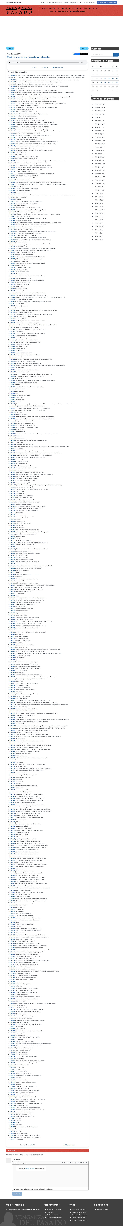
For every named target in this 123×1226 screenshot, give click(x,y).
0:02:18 (12, 131)
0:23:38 (12, 1069)
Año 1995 (99, 206)
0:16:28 (12, 736)
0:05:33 (12, 244)
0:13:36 (12, 600)
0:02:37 (12, 144)
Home (43, 2)
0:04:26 (12, 208)
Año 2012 (99, 150)
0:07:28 (12, 316)
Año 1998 (99, 197)
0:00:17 (12, 80)
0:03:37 (12, 180)
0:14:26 (12, 638)
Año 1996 (99, 203)
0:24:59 (12, 1127)
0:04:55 (12, 222)
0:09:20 (12, 410)
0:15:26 (12, 692)
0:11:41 (12, 510)
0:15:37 (12, 702)
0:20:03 (12, 894)
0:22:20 (12, 1007)
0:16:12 (12, 728)
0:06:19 (12, 276)
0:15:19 (12, 681)
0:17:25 (12, 777)
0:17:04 (12, 760)
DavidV (33, 1145)
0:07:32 (12, 321)
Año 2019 (99, 127)
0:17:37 (12, 790)
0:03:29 (12, 173)
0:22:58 (12, 1035)
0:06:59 (12, 303)
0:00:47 (12, 90)
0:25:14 (12, 1135)
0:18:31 (12, 826)
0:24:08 (12, 1095)
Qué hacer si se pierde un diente (28, 57)
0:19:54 (12, 888)
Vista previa (23, 1163)
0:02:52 (12, 152)
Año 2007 (100, 167)
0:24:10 (12, 1097)
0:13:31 (12, 596)
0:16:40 (12, 745)
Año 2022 (99, 117)
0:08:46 (12, 378)
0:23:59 (12, 1090)
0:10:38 (12, 457)
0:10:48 (12, 468)
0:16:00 (12, 719)
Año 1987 (99, 233)
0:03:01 (12, 161)
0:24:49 (12, 1118)
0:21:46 (12, 973)
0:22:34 (12, 1018)
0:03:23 (12, 169)
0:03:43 (12, 184)
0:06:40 (12, 293)
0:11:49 (12, 517)
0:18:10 (12, 811)
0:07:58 (12, 342)
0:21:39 (12, 969)
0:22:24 (12, 1012)
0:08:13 (12, 357)
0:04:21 (12, 203)
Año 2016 (100, 137)
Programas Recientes (54, 2)
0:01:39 (12, 112)
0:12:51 (12, 568)
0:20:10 (12, 901)
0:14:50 (12, 655)
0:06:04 (12, 263)
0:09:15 (12, 406)
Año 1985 (99, 240)
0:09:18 (12, 408)
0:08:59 (12, 391)
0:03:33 (12, 176)
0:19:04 (12, 852)
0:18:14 (12, 813)
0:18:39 (12, 832)
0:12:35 (12, 557)
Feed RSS (50, 1212)
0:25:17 (12, 1137)
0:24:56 (12, 1122)
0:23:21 (12, 1054)
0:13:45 (12, 604)
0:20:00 (12, 892)
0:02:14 (12, 129)
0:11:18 (12, 489)
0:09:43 (12, 423)
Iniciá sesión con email (87, 2)
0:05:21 (12, 235)
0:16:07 (12, 724)
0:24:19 (12, 1101)
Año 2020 (99, 124)
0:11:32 (12, 502)
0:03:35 (12, 178)
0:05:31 (12, 242)
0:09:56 (12, 432)
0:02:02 (12, 122)
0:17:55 (12, 800)
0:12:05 (12, 534)
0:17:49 (12, 796)
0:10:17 (12, 451)
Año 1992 (99, 216)
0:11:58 (12, 530)
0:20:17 (12, 907)
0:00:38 (12, 88)
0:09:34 (12, 417)
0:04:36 (12, 214)
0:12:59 (12, 574)
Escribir (16, 1163)
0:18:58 (12, 847)
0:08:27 (12, 365)
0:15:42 (12, 704)
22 (117, 82)
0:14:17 (12, 630)
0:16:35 (12, 741)
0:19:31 (12, 871)
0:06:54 (12, 301)
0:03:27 (12, 171)
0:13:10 (12, 583)
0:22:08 (12, 994)
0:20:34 (12, 924)
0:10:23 (12, 453)
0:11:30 (12, 500)
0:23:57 (12, 1086)
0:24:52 (12, 1120)
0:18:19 (12, 815)
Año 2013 (99, 147)
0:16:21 (12, 732)
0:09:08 (12, 404)
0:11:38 (12, 508)
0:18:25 (12, 820)
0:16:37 (12, 743)
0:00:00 (12, 75)
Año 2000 (99, 190)
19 (105, 82)
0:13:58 (12, 621)
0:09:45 (12, 425)
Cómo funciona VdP (78, 1217)
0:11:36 (12, 506)
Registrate (74, 2)
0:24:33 (12, 1107)
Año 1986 (99, 236)
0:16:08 (12, 726)
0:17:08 (12, 764)
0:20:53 (12, 937)
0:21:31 (12, 962)
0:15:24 (12, 689)
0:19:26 (12, 867)
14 (113, 78)
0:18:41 (12, 834)
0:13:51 (12, 613)
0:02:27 (12, 137)
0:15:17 (12, 679)
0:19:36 (12, 875)
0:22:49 (12, 1026)
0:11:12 (12, 485)
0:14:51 (12, 657)
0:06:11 (12, 267)
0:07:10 (12, 312)
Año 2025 (100, 107)
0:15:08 (12, 675)
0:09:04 (12, 397)
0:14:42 (12, 651)
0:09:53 (12, 429)
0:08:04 (12, 350)
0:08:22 (12, 363)
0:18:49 (12, 841)
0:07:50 (12, 335)
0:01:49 (12, 116)
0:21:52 (12, 980)
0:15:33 (12, 700)
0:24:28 (12, 1105)
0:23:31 (12, 1063)
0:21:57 (12, 984)
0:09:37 (12, 419)
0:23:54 (12, 1082)
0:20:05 (12, 896)
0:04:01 (12, 190)
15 (117, 78)
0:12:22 (12, 547)
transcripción (59, 68)
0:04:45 (12, 216)
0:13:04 (12, 579)
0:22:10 (12, 997)
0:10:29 (12, 455)
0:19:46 (12, 881)
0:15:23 (12, 687)
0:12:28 (12, 551)
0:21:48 (12, 975)
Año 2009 (100, 160)
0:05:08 (12, 231)
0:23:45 (12, 1073)
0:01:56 (12, 120)
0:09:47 (12, 427)
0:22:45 (12, 1024)
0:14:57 (12, 664)
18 (101, 82)
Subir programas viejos (54, 1215)
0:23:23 (12, 1056)
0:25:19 (12, 1139)
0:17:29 (12, 781)
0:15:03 (12, 668)
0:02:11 (12, 127)
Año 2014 (100, 144)
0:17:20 (12, 773)
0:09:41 (12, 421)
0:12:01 (12, 532)
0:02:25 (12, 135)
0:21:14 (12, 952)
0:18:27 (12, 822)
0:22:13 (12, 999)
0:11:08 (12, 481)
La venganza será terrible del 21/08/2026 (22, 1209)
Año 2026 (99, 104)
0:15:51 (12, 709)
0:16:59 (12, 756)
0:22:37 (12, 1020)
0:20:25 (12, 916)
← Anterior (10, 48)
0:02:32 (12, 141)
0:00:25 (12, 82)
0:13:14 (12, 585)
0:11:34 (12, 504)
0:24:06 (12, 1093)
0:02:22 (12, 133)
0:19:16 (12, 860)
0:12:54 (12, 570)
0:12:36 (12, 559)
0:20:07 (12, 899)
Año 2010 (99, 157)
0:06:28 (12, 282)
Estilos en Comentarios (79, 1220)
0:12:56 (12, 572)
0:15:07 (12, 672)
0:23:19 (12, 1052)
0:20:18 (12, 909)
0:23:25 (12, 1058)
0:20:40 (12, 928)
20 (109, 82)
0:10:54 (12, 472)
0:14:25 (12, 636)
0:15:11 (12, 677)
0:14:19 (12, 632)
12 (105, 78)
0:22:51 (12, 1029)
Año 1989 (99, 226)
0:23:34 (12, 1065)
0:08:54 (12, 387)
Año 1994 (100, 210)
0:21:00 (12, 943)
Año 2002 (100, 183)
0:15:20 (12, 683)
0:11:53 (12, 521)
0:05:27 (12, 240)
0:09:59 (12, 434)
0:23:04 (12, 1039)
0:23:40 (12, 1071)
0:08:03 (12, 348)
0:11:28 (12, 498)
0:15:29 (12, 696)
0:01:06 (12, 99)
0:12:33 (12, 555)
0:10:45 (12, 466)
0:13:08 (12, 581)
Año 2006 (100, 170)
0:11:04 (12, 478)
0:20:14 (12, 903)
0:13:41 (12, 602)
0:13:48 (12, 608)
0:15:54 (12, 713)
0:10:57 (12, 474)
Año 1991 (99, 220)
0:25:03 (12, 1129)
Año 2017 (99, 134)
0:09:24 (12, 412)
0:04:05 (12, 195)
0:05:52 (12, 254)
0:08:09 (12, 355)
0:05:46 (12, 250)
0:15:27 (12, 694)
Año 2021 (99, 121)
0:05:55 (12, 257)
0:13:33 (12, 598)
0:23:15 (12, 1048)
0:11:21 (12, 491)
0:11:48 (12, 515)
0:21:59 (12, 986)
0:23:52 (12, 1080)
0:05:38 (12, 246)
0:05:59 (12, 259)
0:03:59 (12, 188)
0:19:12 (12, 856)
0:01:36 (12, 109)
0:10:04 (12, 436)
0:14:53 (12, 662)
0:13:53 (12, 615)
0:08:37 (12, 372)
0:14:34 (12, 647)
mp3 (35, 68)
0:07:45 (12, 331)
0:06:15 (12, 272)
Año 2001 (99, 187)
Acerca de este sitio (78, 1209)
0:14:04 (12, 626)
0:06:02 (12, 261)
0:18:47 (12, 839)
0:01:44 (12, 114)
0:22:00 (12, 988)
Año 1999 (99, 193)
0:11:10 (12, 483)
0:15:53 (12, 711)
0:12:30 (12, 553)
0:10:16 (12, 449)
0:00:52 (12, 92)
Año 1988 (99, 230)
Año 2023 (100, 114)
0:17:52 (12, 798)
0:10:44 (12, 463)
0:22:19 (12, 1005)
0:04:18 (12, 201)
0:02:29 (12, 139)
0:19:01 (12, 849)
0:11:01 (12, 476)
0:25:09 (12, 1131)
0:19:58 (12, 890)
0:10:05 (12, 438)
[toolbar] (74, 1162)
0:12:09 (12, 538)
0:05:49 (12, 252)
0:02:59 (12, 159)
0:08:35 (12, 370)
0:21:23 (12, 956)
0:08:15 (12, 359)
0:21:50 (12, 977)
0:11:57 (12, 527)
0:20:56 (12, 939)
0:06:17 (12, 274)
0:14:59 (12, 666)
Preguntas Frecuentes (79, 1215)
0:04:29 (12, 210)
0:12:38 (12, 562)
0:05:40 (12, 248)
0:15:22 (12, 685)
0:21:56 (12, 982)
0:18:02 (12, 805)
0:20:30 (12, 920)
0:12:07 (12, 536)
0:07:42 (12, 329)
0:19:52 (12, 886)
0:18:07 (12, 809)
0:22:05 (12, 992)
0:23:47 (12, 1075)
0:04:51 (12, 220)
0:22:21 (12, 1009)
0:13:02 (12, 576)
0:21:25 (12, 958)
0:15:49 (12, 707)
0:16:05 (12, 721)
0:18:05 (12, 807)
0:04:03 (12, 193)
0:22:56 (12, 1033)
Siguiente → (84, 48)
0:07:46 (12, 333)
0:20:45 (12, 930)
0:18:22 (12, 817)
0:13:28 (12, 594)
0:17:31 (12, 783)
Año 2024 (100, 111)
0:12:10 (12, 540)
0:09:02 (12, 395)
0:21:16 (12, 954)
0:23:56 (12, 1084)
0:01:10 (12, 101)
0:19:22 (12, 864)
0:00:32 (12, 86)
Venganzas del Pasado (13, 2)
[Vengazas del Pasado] (19, 13)
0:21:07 (12, 948)
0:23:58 (12, 1088)
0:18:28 (12, 824)
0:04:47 (12, 218)
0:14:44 (12, 653)
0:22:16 (12, 1001)
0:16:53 (12, 751)
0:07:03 (12, 308)
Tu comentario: (17, 1159)
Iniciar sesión (29, 1168)
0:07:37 (12, 325)
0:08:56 (12, 389)
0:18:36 (12, 830)
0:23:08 (12, 1043)
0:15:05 (12, 670)
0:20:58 (12, 941)
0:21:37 (12, 967)
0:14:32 (12, 645)
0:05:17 (12, 233)
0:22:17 (12, 1003)
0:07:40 (12, 327)
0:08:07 (12, 353)
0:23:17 (12, 1050)
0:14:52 (12, 660)
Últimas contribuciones (54, 1217)
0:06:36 (12, 289)
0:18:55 (12, 845)
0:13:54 (12, 617)
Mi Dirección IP (102, 1209)
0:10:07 (12, 440)
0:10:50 (12, 470)
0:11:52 (12, 519)
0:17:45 (12, 794)
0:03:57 (12, 186)
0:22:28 (12, 1014)
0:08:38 (12, 374)
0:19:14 (12, 858)
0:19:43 (12, 879)
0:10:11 (12, 444)
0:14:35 (12, 649)
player (46, 68)
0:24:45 (12, 1114)
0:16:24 (12, 734)
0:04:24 (12, 205)
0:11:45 (12, 513)
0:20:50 (12, 935)
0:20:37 (12, 926)
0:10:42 (12, 459)
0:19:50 (12, 884)
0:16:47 (12, 747)
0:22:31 (12, 1016)
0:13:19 (12, 587)
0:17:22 (12, 775)
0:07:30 (12, 318)
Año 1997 (99, 200)
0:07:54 (12, 338)
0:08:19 (12, 361)
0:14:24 (12, 634)
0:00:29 (12, 84)
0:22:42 (12, 1022)
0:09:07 (12, 402)
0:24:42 (12, 1112)
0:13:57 (12, 619)
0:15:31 (12, 698)
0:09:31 (12, 414)
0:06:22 (12, 278)
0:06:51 (12, 299)
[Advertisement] (61, 30)
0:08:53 (12, 385)
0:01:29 (12, 107)
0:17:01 (12, 758)
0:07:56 (12, 340)
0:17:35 (12, 788)
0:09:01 (12, 393)
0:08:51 (12, 382)
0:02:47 (12, 148)
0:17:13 (12, 768)
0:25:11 (12, 1133)
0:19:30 (12, 869)
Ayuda (66, 2)
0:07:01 (12, 306)
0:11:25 (12, 495)
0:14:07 (12, 628)
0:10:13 (12, 446)
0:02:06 (12, 124)
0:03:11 (12, 165)
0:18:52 (12, 843)
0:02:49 (12, 150)
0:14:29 (12, 640)
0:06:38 (12, 291)
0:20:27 (12, 918)
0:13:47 (12, 606)
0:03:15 (12, 167)
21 (113, 82)
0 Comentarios (69, 1145)
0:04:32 (12, 212)
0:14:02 (12, 623)
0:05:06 (12, 229)
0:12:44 (12, 566)
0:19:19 (12, 862)
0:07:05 (12, 310)
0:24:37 (12, 1110)
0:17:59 (12, 802)
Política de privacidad (79, 1212)
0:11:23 (12, 493)
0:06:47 (12, 297)
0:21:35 (12, 965)
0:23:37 (12, 1067)
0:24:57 (12, 1125)
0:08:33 (12, 367)
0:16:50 (12, 749)
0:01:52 (12, 118)
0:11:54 (12, 523)
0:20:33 (12, 922)
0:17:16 (12, 770)
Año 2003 (100, 180)
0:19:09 (12, 854)
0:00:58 (12, 95)
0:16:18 (12, 730)
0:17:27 (12, 779)
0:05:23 (12, 237)
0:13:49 (12, 611)
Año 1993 (99, 213)
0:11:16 (12, 487)
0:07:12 (12, 314)
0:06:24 (12, 280)
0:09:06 (12, 399)
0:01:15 (12, 103)
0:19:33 (12, 873)
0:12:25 (12, 549)
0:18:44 (12, 837)
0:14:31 (12, 643)
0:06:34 (12, 286)
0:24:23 (12, 1103)
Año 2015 (100, 140)
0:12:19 (12, 545)
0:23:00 (12, 1037)
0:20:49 (12, 933)
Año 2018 (99, 130)
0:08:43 (12, 376)
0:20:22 (12, 913)
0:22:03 (12, 990)
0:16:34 (12, 739)
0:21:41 (12, 971)
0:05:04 (12, 227)
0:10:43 (12, 461)
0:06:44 (12, 295)
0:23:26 (12, 1061)
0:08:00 (12, 344)
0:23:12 (12, 1046)
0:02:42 (12, 146)
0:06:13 (12, 269)
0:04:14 (12, 197)
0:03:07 (12, 163)
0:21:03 (12, 945)
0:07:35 (12, 323)
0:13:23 (12, 589)
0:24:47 (12, 1116)
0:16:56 (12, 753)
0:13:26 (12, 591)
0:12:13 (12, 542)
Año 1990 (99, 223)
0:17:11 (12, 766)
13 (109, 78)
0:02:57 (12, 156)
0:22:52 (12, 1031)
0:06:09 (12, 265)
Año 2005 (100, 173)
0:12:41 (12, 564)
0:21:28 (12, 960)
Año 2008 (100, 164)
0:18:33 (12, 828)
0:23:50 (12, 1078)
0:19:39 (12, 877)
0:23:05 (12, 1041)
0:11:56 (12, 525)
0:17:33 (12, 785)
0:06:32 (12, 284)
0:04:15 (12, 199)
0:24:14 (12, 1099)
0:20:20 (12, 911)
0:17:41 (12, 792)
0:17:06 (12, 762)
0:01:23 (12, 105)
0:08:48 (12, 380)
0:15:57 (12, 715)
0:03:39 (12, 182)
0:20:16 (12, 905)
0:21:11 (12, 950)
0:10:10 (12, 442)
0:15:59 (12, 717)
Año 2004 (100, 177)
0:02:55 (12, 154)
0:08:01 (12, 346)
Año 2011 (99, 154)
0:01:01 (12, 97)
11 (101, 78)
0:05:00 (12, 225)
